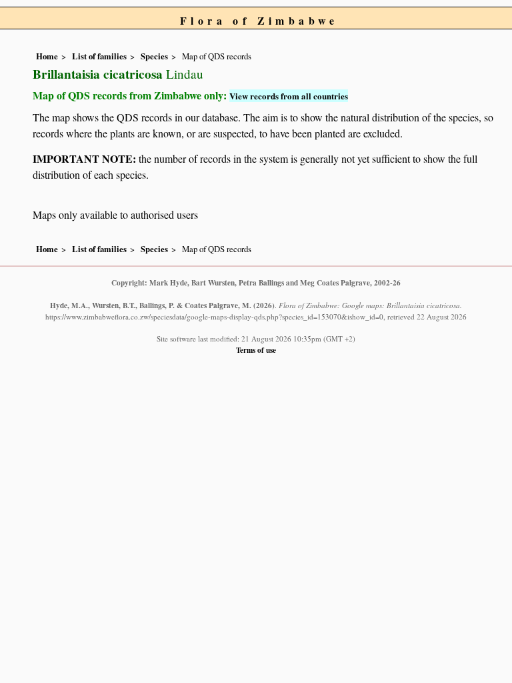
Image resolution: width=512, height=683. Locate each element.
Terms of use (256, 350)
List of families (99, 56)
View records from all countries (288, 95)
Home (47, 56)
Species (154, 56)
